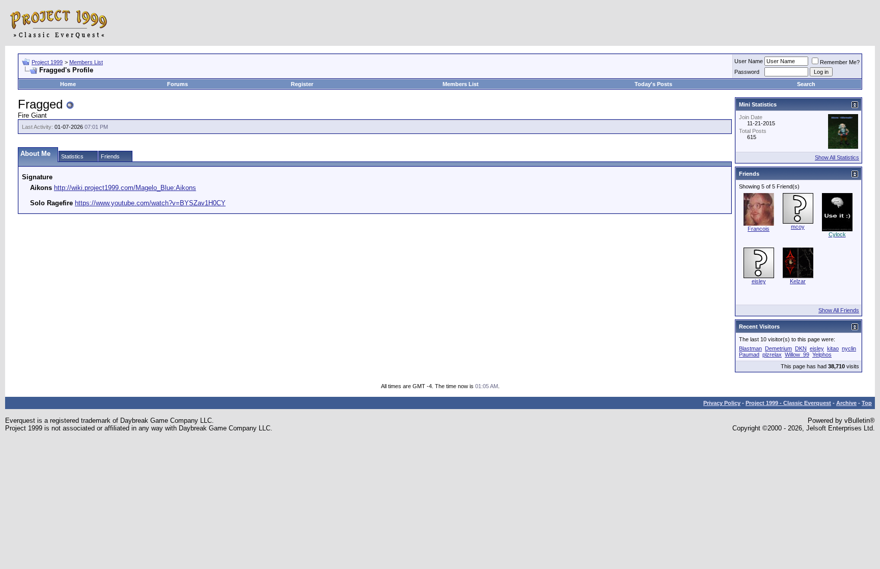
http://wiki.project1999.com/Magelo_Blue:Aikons (125, 188)
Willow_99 (797, 354)
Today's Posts (653, 84)
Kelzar (798, 281)
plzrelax (772, 354)
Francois (758, 229)
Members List (86, 62)
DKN (801, 348)
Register (302, 84)
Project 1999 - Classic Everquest (788, 403)
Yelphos (822, 354)
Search (806, 84)
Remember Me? (840, 62)
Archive (846, 403)
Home (68, 84)
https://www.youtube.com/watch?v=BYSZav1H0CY (150, 203)
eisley (759, 281)
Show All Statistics (837, 157)
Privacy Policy (721, 403)
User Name (748, 61)
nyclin (849, 348)
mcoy (798, 227)
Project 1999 (47, 62)
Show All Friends (838, 310)
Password (746, 72)
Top (867, 403)
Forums (177, 84)
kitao (833, 348)
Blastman (750, 348)
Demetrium (778, 348)
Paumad (749, 354)
